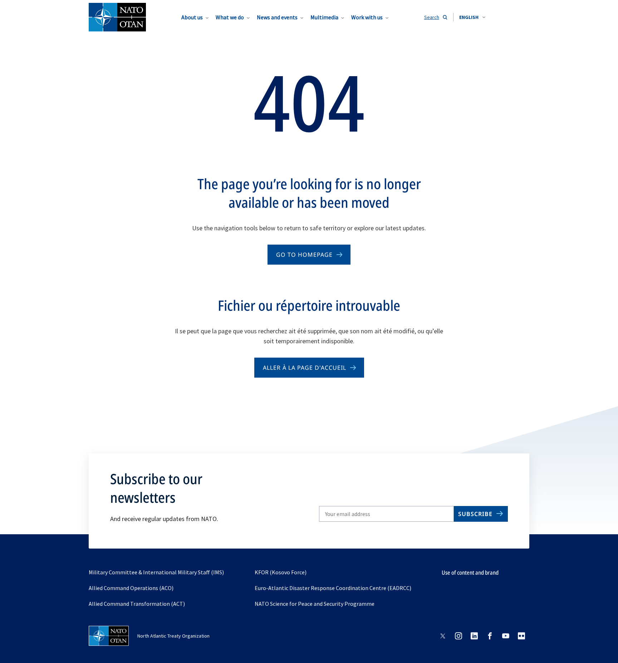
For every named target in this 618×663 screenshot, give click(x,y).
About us (192, 17)
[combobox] (472, 17)
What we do (230, 17)
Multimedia (324, 17)
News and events (277, 17)
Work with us (367, 17)
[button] (472, 17)
